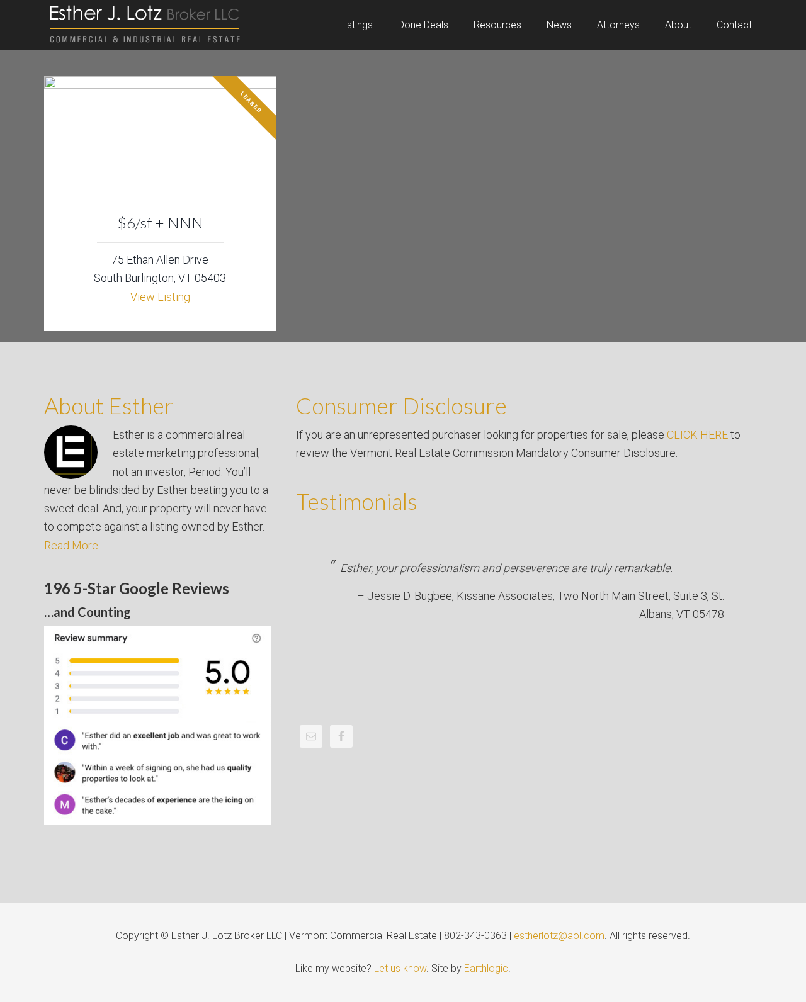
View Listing (160, 296)
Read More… (74, 545)
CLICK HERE (697, 434)
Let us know (400, 968)
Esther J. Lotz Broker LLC (145, 25)
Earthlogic (486, 968)
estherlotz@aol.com (559, 936)
